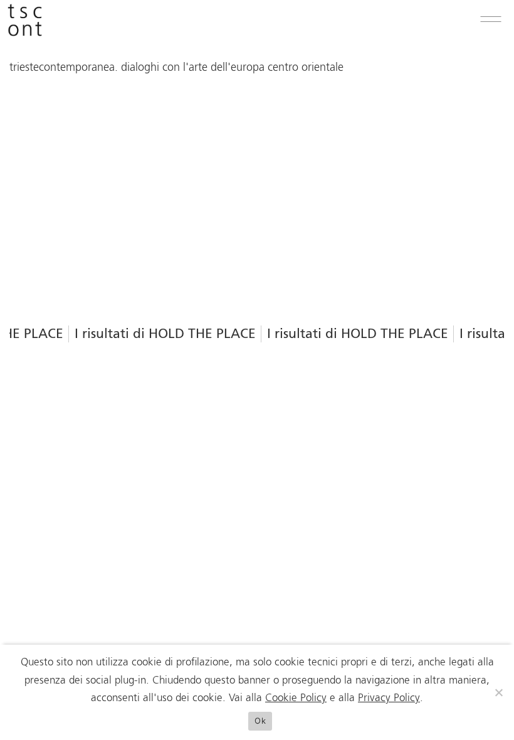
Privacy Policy (389, 698)
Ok (260, 721)
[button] (490, 19)
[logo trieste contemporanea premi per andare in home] (25, 23)
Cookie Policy (296, 698)
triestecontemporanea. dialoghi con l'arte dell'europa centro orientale (176, 67)
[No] (498, 692)
